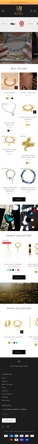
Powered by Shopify (27, 431)
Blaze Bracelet (10, 93)
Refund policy (6, 400)
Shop (7, 60)
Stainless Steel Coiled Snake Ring (28, 156)
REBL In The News (7, 384)
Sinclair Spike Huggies (13, 337)
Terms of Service (7, 394)
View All (19, 352)
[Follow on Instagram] (8, 427)
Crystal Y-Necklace (28, 93)
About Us (4, 381)
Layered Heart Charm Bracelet (28, 118)
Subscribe (9, 420)
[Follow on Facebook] (3, 427)
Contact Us (5, 391)
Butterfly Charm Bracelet (9, 150)
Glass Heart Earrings (13, 264)
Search (4, 378)
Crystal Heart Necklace (9, 124)
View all (19, 199)
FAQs (3, 388)
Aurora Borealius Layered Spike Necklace (10, 190)
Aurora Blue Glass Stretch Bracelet (28, 188)
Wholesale (5, 397)
